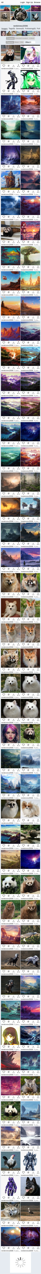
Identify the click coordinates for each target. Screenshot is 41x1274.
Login (22, 2)
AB (2, 2)
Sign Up (29, 2)
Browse (37, 2)
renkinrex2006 (7, 68)
